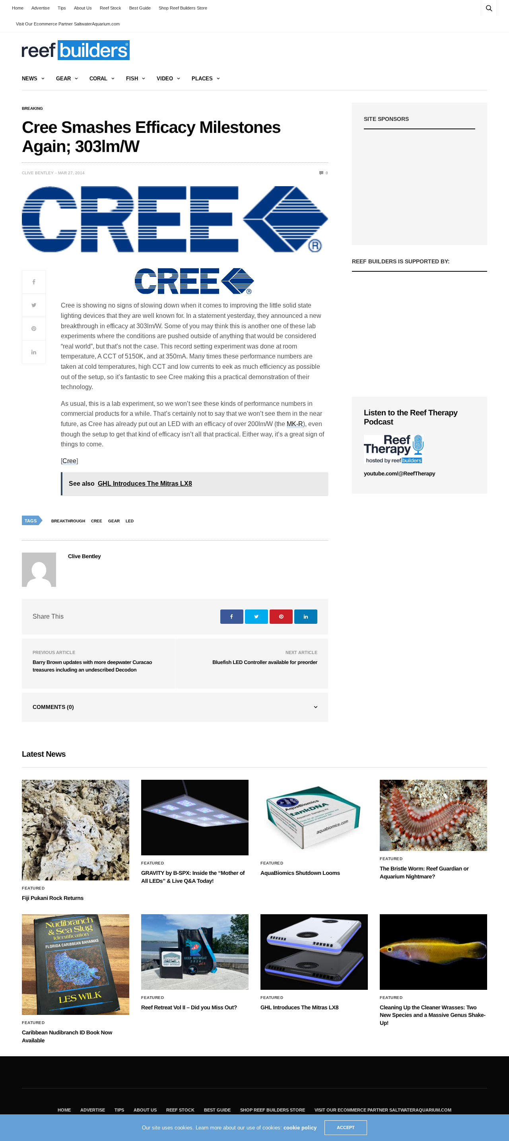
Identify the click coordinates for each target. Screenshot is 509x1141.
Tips (62, 8)
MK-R (295, 424)
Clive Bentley (38, 173)
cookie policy (300, 1128)
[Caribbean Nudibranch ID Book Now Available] (75, 964)
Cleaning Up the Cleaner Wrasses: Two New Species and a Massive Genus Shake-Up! (433, 1015)
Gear (63, 79)
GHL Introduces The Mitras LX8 (299, 1007)
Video (165, 79)
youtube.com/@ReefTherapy (399, 473)
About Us (83, 8)
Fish (132, 79)
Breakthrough (68, 521)
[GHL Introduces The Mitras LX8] (314, 952)
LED (130, 521)
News (29, 79)
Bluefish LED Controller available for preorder (264, 662)
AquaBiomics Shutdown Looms (300, 873)
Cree (69, 461)
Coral (98, 79)
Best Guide (140, 8)
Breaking (32, 109)
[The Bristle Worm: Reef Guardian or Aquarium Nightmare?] (433, 815)
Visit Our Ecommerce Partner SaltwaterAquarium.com (68, 23)
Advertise (40, 8)
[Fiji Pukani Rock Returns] (75, 830)
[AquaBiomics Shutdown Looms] (314, 817)
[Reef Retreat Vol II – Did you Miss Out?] (195, 952)
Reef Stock (110, 8)
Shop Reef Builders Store (183, 8)
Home (17, 8)
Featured (33, 888)
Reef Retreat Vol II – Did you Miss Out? (189, 1007)
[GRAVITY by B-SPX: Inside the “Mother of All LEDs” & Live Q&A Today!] (195, 817)
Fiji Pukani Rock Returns (53, 898)
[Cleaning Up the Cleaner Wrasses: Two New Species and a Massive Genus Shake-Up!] (433, 952)
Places (202, 79)
